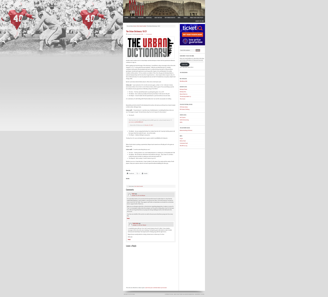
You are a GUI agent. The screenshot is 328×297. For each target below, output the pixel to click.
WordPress (197, 294)
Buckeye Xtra (183, 91)
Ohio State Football (138, 186)
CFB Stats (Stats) (184, 107)
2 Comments (149, 34)
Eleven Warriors (183, 94)
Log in (181, 138)
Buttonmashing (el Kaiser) (186, 130)
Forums (126, 17)
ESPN (181, 122)
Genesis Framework (189, 294)
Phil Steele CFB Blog (184, 109)
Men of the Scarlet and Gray (164, 4)
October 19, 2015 (149, 125)
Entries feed (183, 141)
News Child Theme (178, 294)
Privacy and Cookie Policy (196, 17)
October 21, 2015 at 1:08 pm (139, 225)
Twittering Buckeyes (170, 17)
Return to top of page (129, 294)
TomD (133, 193)
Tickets (185, 17)
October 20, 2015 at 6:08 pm (138, 195)
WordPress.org (183, 145)
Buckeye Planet (183, 89)
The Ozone (182, 99)
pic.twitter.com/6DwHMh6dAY (136, 122)
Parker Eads (135, 223)
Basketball (149, 17)
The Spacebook (183, 72)
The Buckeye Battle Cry (185, 96)
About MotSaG (158, 17)
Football (133, 17)
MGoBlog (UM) (183, 81)
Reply (128, 218)
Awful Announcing (184, 120)
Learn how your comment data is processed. (156, 287)
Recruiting (141, 17)
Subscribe (184, 64)
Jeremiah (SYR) (140, 34)
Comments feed (184, 143)
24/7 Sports (183, 117)
